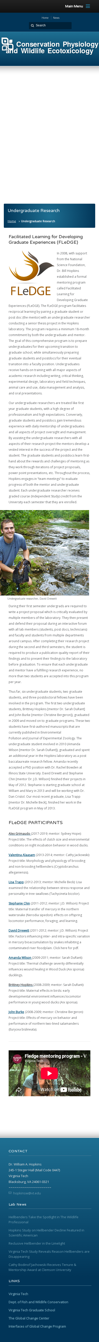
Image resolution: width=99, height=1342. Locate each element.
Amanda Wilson (20, 957)
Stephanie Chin (19, 903)
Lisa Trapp (16, 882)
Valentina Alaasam (22, 855)
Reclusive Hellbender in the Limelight (37, 1243)
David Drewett (19, 930)
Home (12, 221)
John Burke (16, 1012)
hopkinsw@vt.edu (27, 1193)
